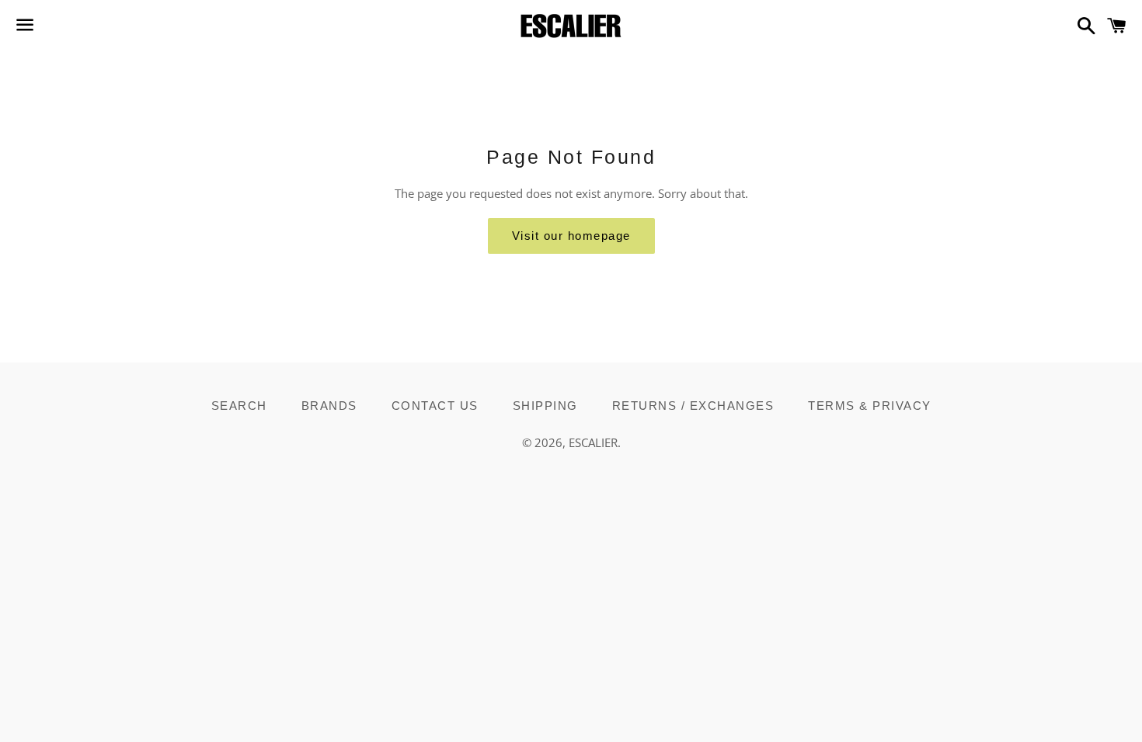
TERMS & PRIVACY (869, 405)
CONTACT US (435, 405)
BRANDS (329, 405)
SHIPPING (545, 405)
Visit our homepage (571, 235)
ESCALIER (593, 442)
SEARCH (239, 405)
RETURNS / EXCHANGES (693, 405)
